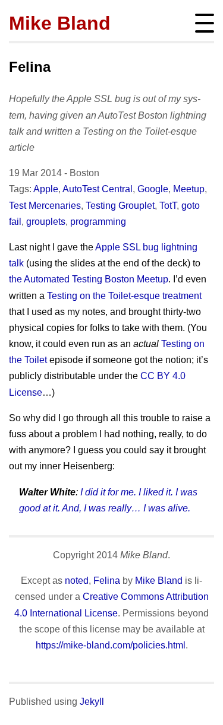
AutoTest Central (97, 189)
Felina (30, 67)
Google (152, 189)
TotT (168, 206)
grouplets (45, 222)
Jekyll (92, 702)
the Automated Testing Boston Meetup (88, 279)
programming (98, 222)
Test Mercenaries (45, 206)
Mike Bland (60, 23)
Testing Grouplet (120, 206)
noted (77, 580)
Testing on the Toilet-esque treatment (124, 296)
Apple (45, 189)
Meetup (189, 189)
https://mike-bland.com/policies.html (111, 645)
